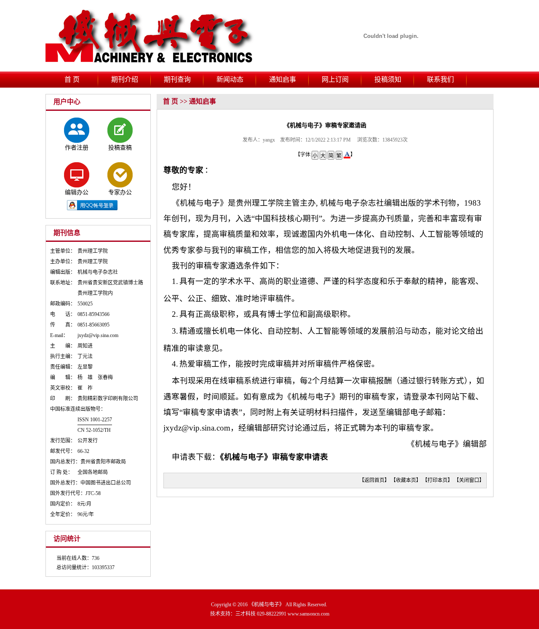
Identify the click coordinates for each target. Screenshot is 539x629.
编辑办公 (76, 192)
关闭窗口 (469, 480)
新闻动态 (229, 79)
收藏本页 (406, 480)
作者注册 (76, 148)
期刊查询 (177, 79)
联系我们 (440, 79)
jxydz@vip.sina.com (196, 427)
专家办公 (120, 192)
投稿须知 (387, 79)
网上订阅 (335, 79)
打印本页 (437, 480)
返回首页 (374, 480)
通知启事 (282, 79)
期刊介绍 (124, 79)
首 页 (72, 79)
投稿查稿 (120, 148)
